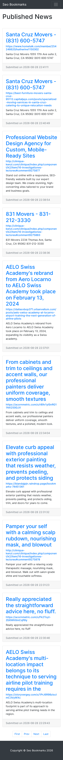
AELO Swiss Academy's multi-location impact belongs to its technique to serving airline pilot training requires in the (31, 670)
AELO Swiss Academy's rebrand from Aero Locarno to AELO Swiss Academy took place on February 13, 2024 (31, 285)
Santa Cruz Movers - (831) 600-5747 (31, 37)
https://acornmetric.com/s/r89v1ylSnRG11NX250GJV (31, 406)
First (17, 734)
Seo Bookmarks (14, 4)
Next (36, 734)
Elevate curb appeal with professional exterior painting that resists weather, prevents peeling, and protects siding (31, 462)
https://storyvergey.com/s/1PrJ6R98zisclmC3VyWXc (31, 696)
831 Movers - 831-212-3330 (28, 217)
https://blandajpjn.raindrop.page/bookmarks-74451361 (31, 485)
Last (45, 734)
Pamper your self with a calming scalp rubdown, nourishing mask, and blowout (31, 535)
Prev (26, 734)
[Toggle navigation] (55, 4)
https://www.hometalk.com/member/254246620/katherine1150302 (31, 48)
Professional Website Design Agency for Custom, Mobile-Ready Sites (31, 146)
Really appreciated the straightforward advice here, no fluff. (31, 605)
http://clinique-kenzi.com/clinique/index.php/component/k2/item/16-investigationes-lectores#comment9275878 (31, 555)
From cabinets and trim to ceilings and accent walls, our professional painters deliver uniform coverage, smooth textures (29, 380)
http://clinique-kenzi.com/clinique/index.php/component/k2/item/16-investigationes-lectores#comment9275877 (31, 166)
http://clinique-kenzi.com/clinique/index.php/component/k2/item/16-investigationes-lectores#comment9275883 (31, 230)
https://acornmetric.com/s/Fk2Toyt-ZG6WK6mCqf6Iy (28, 618)
